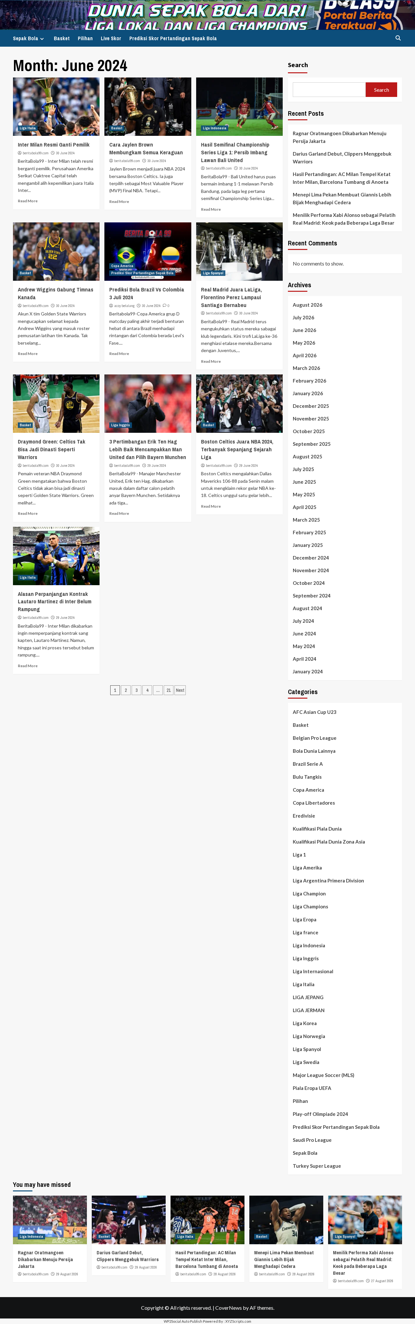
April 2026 (304, 355)
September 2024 (312, 595)
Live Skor (111, 38)
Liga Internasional (313, 971)
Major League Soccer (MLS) (323, 1075)
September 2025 (312, 444)
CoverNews (228, 1308)
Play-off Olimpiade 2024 (320, 1114)
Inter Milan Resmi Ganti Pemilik (53, 144)
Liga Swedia (306, 1062)
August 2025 (307, 456)
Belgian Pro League (315, 738)
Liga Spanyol (213, 273)
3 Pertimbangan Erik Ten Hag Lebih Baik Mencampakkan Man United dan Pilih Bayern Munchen (147, 449)
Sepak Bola (25, 38)
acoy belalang (124, 305)
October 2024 (309, 583)
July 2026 (303, 317)
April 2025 (304, 507)
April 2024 (304, 659)
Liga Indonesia (214, 128)
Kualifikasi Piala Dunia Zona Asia (329, 842)
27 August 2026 (382, 1281)
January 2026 (308, 393)
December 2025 (311, 406)
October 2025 (309, 431)
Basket (62, 38)
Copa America (122, 266)
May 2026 (304, 343)
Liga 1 (299, 854)
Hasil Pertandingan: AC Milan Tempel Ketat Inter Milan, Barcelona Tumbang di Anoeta (342, 178)
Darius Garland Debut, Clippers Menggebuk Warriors (342, 157)
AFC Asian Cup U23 (315, 712)
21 (169, 690)
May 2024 (304, 646)
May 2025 (304, 494)
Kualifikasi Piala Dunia (317, 829)
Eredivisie (304, 816)
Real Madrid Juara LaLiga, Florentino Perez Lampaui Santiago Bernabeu (231, 297)
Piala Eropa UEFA (312, 1088)
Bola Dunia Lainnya (314, 751)
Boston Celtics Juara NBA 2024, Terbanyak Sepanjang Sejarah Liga (237, 449)
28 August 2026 (225, 1274)
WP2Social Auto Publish (183, 1321)
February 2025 (309, 532)
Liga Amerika (307, 867)
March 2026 (306, 368)
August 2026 (307, 305)
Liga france (305, 932)
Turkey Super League (317, 1166)
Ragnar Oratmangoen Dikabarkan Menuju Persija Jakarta (339, 137)
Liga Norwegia (309, 1036)
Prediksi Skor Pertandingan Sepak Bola (173, 38)
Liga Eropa (304, 919)
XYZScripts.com (238, 1321)
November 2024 (311, 570)
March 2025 (306, 520)
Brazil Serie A (308, 764)
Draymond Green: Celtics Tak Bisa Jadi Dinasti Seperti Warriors (51, 449)
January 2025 (308, 545)
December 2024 (311, 558)
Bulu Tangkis (307, 777)
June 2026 (304, 330)
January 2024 (308, 671)
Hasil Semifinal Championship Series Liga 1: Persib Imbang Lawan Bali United (235, 152)
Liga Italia (28, 128)
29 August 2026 (67, 1274)
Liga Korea (305, 1023)
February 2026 (309, 381)
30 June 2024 (65, 153)
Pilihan (85, 38)
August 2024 (307, 608)
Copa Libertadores (314, 803)
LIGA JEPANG (308, 997)
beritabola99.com (36, 153)
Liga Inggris (120, 425)
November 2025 (311, 418)
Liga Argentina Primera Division (328, 880)
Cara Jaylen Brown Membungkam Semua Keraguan (146, 148)
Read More (28, 200)
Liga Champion (309, 893)
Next (180, 690)
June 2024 (304, 633)
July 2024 (303, 621)
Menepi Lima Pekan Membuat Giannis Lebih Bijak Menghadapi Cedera (342, 198)
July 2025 (303, 469)
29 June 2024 (157, 465)
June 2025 (304, 482)
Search (298, 65)
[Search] (398, 38)
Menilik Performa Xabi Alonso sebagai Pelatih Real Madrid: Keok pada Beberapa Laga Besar (344, 219)
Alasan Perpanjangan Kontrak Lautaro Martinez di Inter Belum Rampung (54, 601)
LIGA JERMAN (309, 1010)
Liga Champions (310, 906)
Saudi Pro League (312, 1140)
